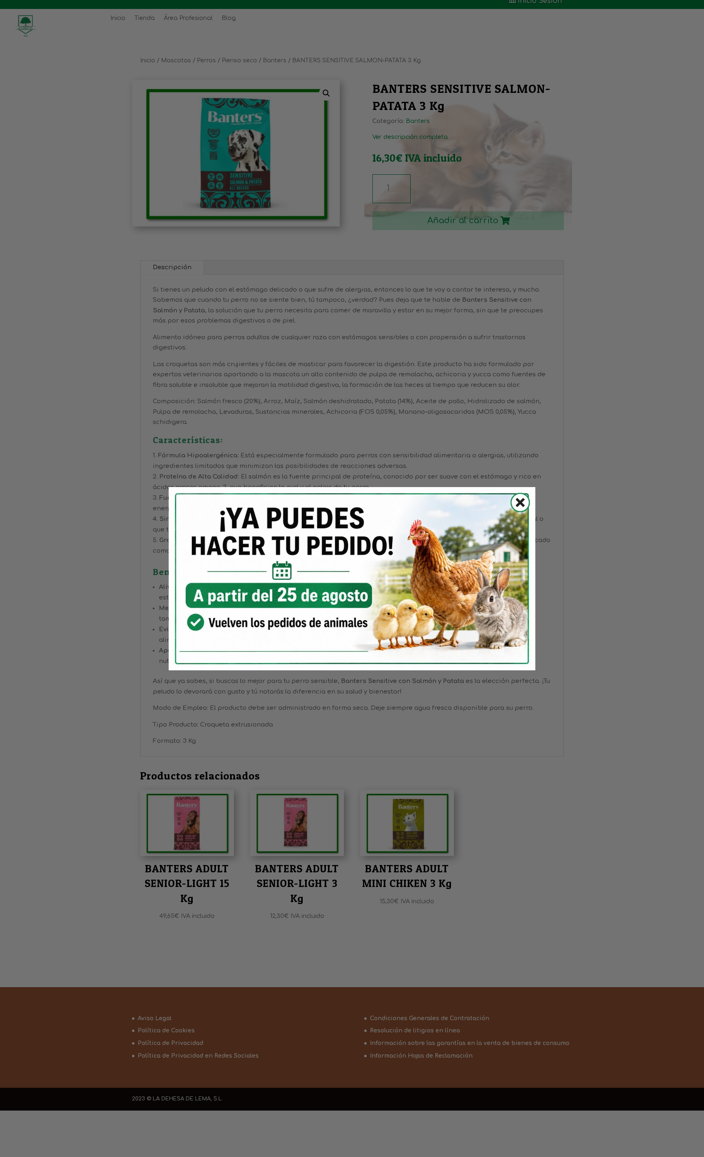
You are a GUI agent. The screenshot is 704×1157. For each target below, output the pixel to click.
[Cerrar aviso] (515, 504)
